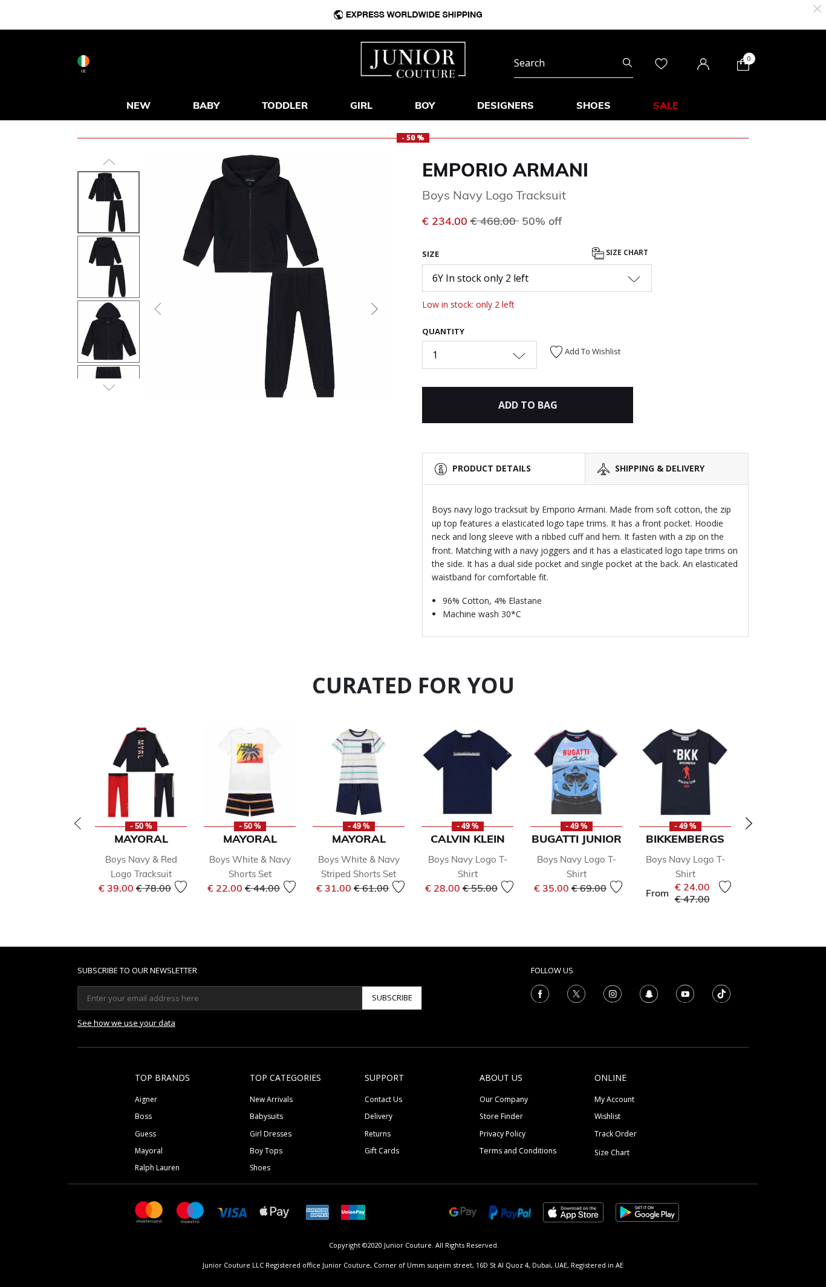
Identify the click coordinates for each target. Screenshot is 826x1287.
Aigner (146, 1099)
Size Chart (626, 253)
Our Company (504, 1099)
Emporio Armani (505, 169)
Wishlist (607, 1116)
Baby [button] (206, 105)
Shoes (260, 1167)
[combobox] (573, 63)
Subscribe (392, 997)
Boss (143, 1116)
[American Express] (317, 1211)
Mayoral (149, 1151)
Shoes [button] (593, 105)
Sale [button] (665, 105)
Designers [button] (505, 105)
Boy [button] (425, 105)
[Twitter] (576, 992)
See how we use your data (126, 1022)
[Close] (817, 7)
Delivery (378, 1116)
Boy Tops (266, 1151)
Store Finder (501, 1116)
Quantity (443, 331)
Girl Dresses (270, 1134)
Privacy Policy (502, 1134)
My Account (614, 1099)
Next (749, 823)
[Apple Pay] (274, 1211)
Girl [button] (361, 105)
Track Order (615, 1134)
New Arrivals (271, 1099)
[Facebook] (540, 992)
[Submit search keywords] (627, 63)
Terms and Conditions (518, 1151)
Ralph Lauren (157, 1167)
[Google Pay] (462, 1211)
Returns (378, 1134)
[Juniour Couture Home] (413, 58)
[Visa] (232, 1211)
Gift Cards (382, 1151)
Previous (77, 823)
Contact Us (383, 1099)
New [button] (138, 105)
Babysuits (266, 1116)
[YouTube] (685, 992)
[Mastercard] (149, 1211)
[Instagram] (612, 992)
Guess (145, 1134)
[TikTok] (721, 992)
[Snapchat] (649, 992)
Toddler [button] (285, 105)
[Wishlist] (181, 887)
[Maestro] (190, 1211)
